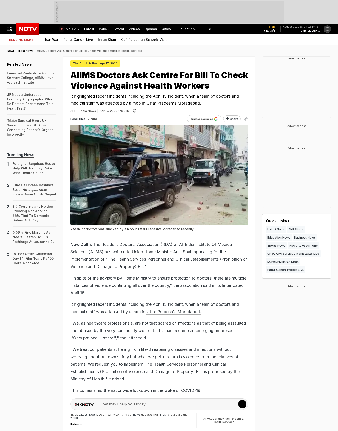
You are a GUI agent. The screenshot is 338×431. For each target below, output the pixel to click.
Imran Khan (107, 39)
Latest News (276, 229)
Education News (278, 237)
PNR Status (296, 229)
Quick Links (276, 220)
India (103, 29)
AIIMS (207, 418)
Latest (89, 29)
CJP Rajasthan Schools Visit (144, 39)
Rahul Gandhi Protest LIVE (285, 269)
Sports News (276, 245)
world (74, 417)
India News (88, 111)
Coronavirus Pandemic (227, 418)
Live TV (70, 29)
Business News (305, 237)
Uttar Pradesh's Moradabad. (173, 311)
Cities (166, 29)
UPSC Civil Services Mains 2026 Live (293, 253)
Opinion (150, 29)
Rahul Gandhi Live (78, 39)
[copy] (246, 119)
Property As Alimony (303, 245)
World (119, 29)
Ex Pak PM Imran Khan (283, 261)
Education (187, 29)
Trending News (20, 154)
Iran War (51, 39)
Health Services (223, 422)
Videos (134, 29)
